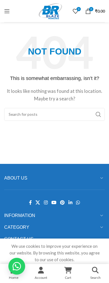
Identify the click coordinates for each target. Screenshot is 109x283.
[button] (16, 266)
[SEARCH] (98, 114)
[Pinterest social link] (62, 202)
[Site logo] (50, 10)
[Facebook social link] (30, 202)
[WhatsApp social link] (78, 202)
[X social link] (38, 202)
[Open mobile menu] (7, 11)
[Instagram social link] (45, 202)
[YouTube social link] (53, 202)
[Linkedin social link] (70, 202)
